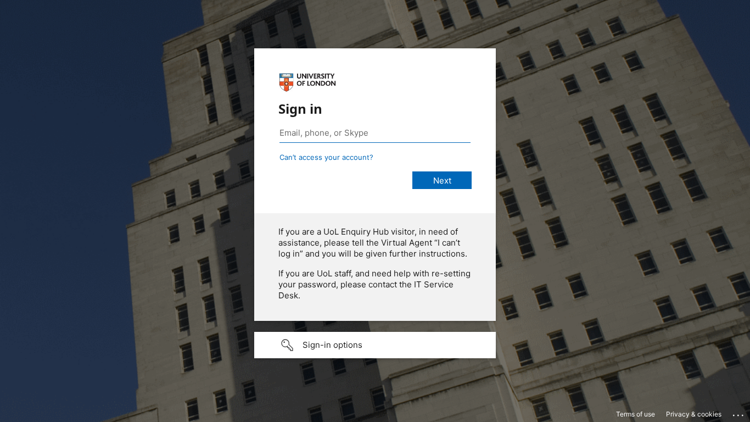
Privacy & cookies (693, 414)
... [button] (739, 412)
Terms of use (635, 414)
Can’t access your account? (326, 157)
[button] (375, 345)
